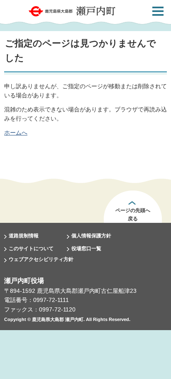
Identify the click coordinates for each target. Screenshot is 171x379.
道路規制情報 (24, 236)
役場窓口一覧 (86, 248)
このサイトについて (31, 248)
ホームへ (15, 132)
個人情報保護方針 (91, 236)
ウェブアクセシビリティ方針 (41, 259)
